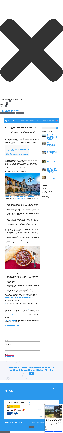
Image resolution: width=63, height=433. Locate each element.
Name (6, 340)
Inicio (3, 115)
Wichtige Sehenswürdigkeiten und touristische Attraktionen (17, 149)
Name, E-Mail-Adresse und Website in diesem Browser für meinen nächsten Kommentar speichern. (21, 353)
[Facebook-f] (49, 388)
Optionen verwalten (5, 107)
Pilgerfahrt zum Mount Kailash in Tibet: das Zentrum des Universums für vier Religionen (52, 170)
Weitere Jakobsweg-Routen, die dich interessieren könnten (17, 154)
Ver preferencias (27, 113)
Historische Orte (10, 150)
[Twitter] (53, 388)
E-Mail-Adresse (8, 344)
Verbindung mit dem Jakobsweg (11, 147)
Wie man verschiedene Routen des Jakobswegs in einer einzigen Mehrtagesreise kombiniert (52, 153)
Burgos (26, 295)
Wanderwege (40, 402)
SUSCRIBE (53, 431)
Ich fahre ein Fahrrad (52, 402)
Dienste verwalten (5, 109)
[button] (31, 50)
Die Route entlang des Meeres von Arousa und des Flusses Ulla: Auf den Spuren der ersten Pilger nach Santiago (52, 136)
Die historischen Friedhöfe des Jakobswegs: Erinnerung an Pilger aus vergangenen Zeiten (52, 144)
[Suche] (57, 128)
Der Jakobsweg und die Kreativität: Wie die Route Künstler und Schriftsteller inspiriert (52, 178)
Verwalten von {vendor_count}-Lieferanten (10, 110)
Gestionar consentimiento (5, 432)
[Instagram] (57, 388)
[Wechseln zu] (57, 121)
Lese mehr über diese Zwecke (7, 111)
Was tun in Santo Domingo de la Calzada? (13, 151)
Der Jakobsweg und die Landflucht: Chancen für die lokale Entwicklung (52, 160)
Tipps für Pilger (8, 153)
